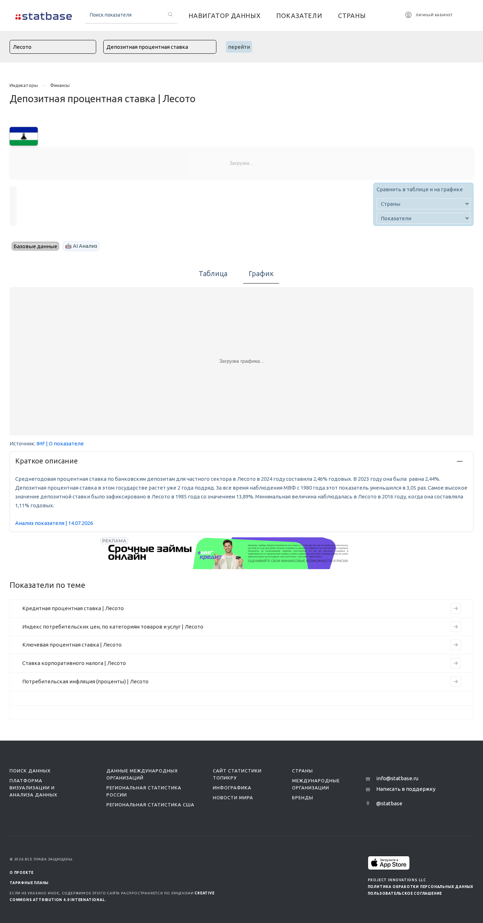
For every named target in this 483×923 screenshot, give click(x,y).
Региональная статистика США (150, 804)
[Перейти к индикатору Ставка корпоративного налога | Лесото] (455, 663)
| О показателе (65, 443)
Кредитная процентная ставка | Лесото (73, 608)
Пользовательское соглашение (405, 893)
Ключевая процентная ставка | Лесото (72, 645)
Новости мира (233, 797)
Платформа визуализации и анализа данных (33, 787)
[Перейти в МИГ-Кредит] (228, 553)
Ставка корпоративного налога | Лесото (74, 663)
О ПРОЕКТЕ (22, 873)
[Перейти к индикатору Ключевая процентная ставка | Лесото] (455, 644)
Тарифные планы (29, 883)
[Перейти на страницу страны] (24, 136)
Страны (302, 770)
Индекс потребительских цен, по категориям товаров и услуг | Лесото (112, 627)
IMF (40, 443)
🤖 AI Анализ (81, 246)
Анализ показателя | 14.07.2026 (54, 523)
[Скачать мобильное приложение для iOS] (389, 863)
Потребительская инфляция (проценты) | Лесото (85, 681)
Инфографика (232, 787)
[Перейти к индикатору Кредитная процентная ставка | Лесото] (455, 608)
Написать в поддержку (405, 789)
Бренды (302, 797)
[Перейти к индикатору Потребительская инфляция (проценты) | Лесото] (455, 681)
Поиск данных (30, 770)
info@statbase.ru (397, 778)
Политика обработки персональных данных (420, 887)
